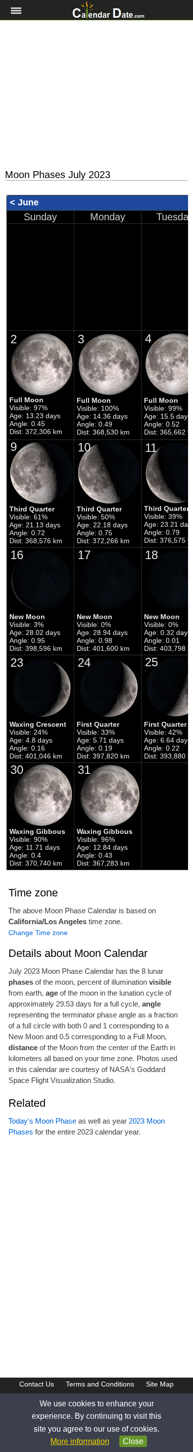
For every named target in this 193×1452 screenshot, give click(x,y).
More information (79, 1441)
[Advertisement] (96, 94)
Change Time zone (38, 933)
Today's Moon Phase (42, 1121)
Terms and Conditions (100, 1384)
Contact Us (36, 1384)
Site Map (160, 1384)
